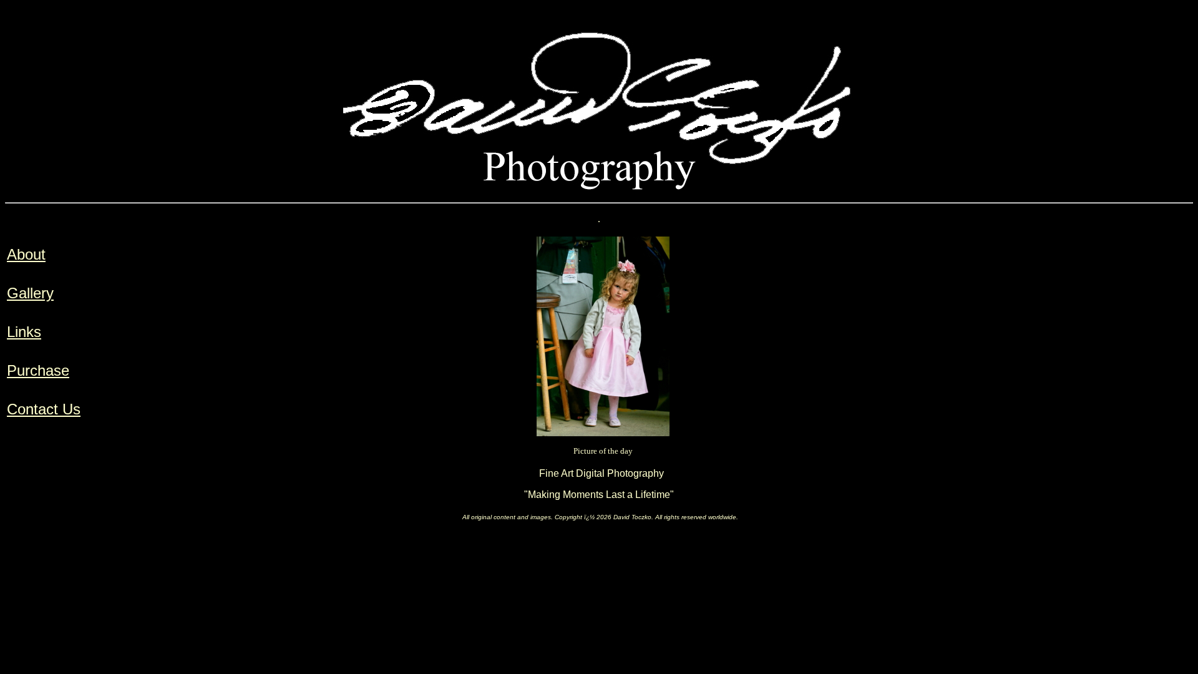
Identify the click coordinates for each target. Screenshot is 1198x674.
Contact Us (43, 409)
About (26, 254)
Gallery (30, 293)
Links (24, 331)
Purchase (38, 370)
